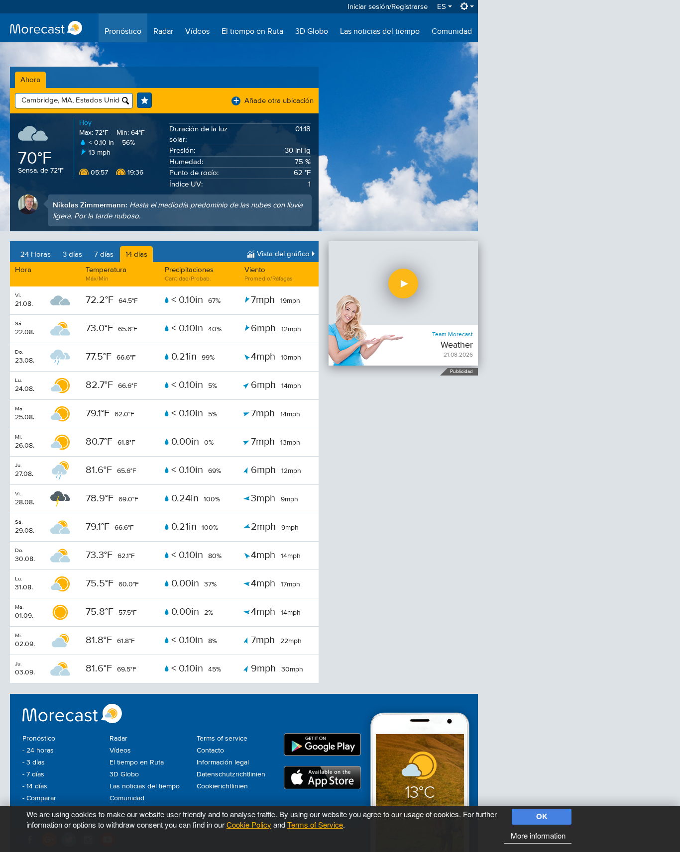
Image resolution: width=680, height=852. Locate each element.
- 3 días (33, 762)
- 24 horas (38, 750)
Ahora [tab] (30, 80)
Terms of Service (315, 824)
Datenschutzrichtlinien (231, 774)
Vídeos (197, 32)
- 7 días (33, 774)
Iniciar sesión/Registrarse (387, 6)
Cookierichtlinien (222, 786)
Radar (163, 32)
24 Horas (35, 254)
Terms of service (222, 738)
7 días (103, 254)
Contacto (210, 750)
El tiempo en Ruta (252, 32)
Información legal (223, 762)
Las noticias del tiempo (380, 32)
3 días (72, 254)
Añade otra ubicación (273, 100)
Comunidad (452, 32)
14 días (136, 254)
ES (442, 6)
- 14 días (34, 786)
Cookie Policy (249, 824)
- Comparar (39, 798)
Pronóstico (123, 32)
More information (538, 835)
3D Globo (311, 32)
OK (542, 816)
